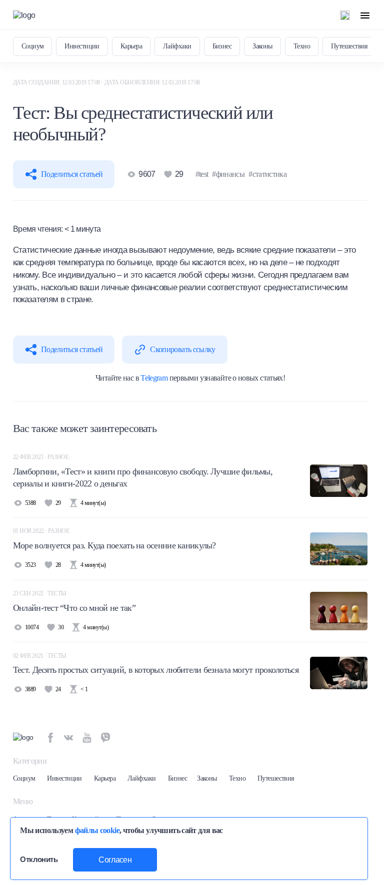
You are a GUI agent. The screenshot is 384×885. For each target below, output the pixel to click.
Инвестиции (81, 46)
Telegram (154, 378)
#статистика (267, 174)
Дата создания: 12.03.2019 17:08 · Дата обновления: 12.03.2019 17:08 (106, 82)
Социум (33, 46)
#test (202, 174)
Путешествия (349, 46)
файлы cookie (97, 830)
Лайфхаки (177, 46)
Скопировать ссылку (182, 349)
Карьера (131, 46)
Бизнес (222, 46)
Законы (262, 46)
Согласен (115, 860)
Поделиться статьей (71, 174)
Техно (302, 46)
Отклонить (39, 860)
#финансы (228, 174)
